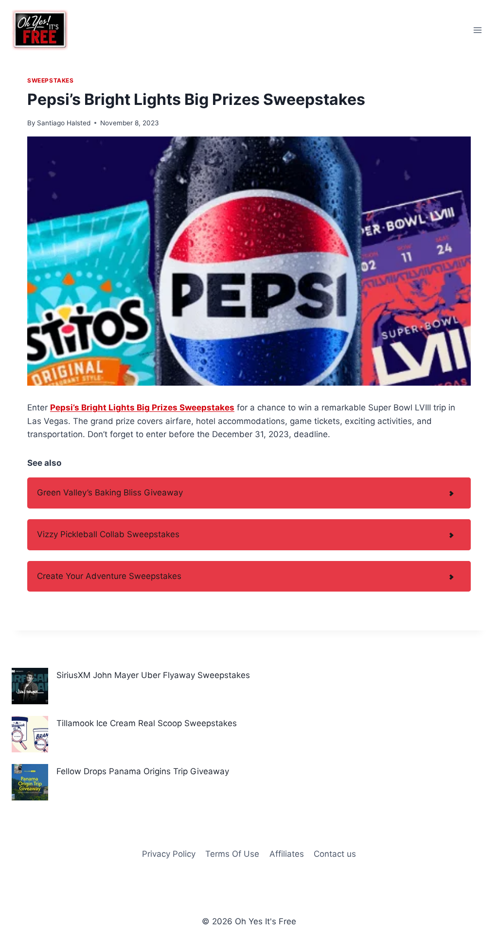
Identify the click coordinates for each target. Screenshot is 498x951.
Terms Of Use (232, 854)
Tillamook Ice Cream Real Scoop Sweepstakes (146, 723)
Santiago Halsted (63, 123)
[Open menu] (477, 29)
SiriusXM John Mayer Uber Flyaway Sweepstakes (153, 675)
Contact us (335, 854)
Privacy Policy (169, 854)
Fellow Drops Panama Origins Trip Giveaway (142, 771)
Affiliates (286, 854)
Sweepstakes (50, 80)
